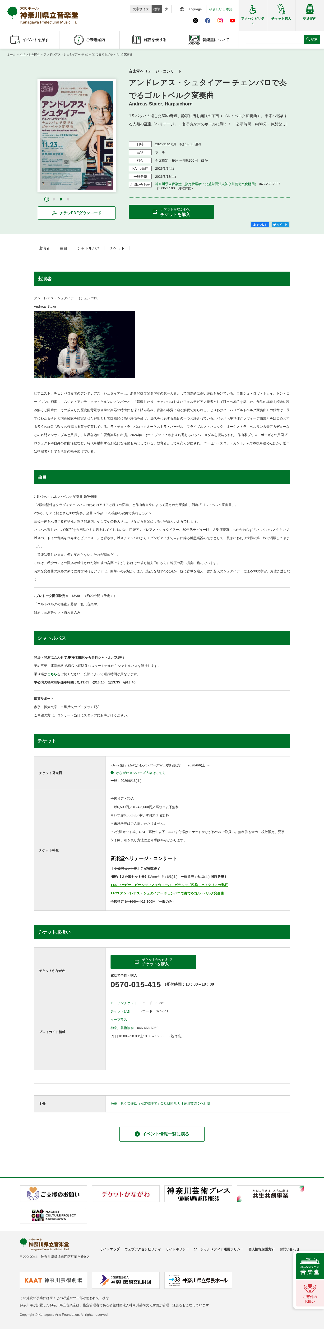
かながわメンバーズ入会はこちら (141, 773)
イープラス (119, 1019)
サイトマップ (110, 1249)
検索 (314, 39)
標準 (156, 9)
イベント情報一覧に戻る (165, 1134)
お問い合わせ (290, 1249)
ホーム (11, 54)
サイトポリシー (177, 1249)
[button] (54, 199)
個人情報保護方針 (261, 1249)
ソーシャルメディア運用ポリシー (219, 1249)
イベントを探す (30, 54)
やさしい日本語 (220, 9)
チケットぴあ (120, 1011)
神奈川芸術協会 (122, 1028)
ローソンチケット (124, 1003)
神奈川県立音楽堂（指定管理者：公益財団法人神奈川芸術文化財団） (206, 184)
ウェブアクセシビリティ (143, 1249)
